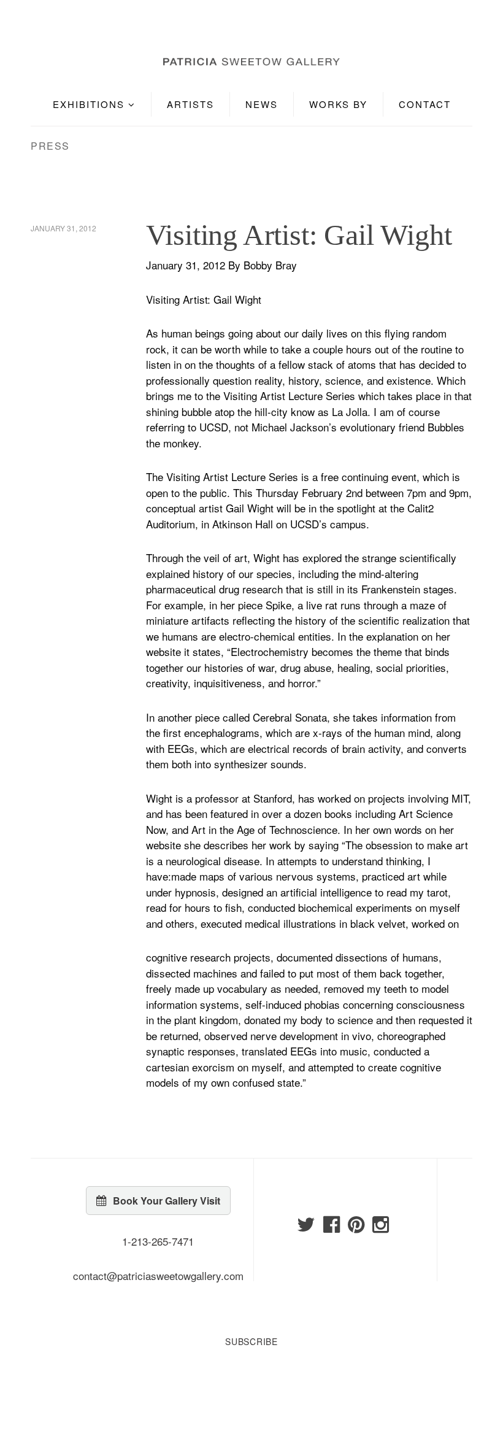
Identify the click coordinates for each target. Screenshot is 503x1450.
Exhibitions (90, 104)
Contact (425, 104)
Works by (338, 104)
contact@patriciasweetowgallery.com (158, 1275)
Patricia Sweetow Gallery (88, 26)
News (261, 104)
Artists (190, 104)
